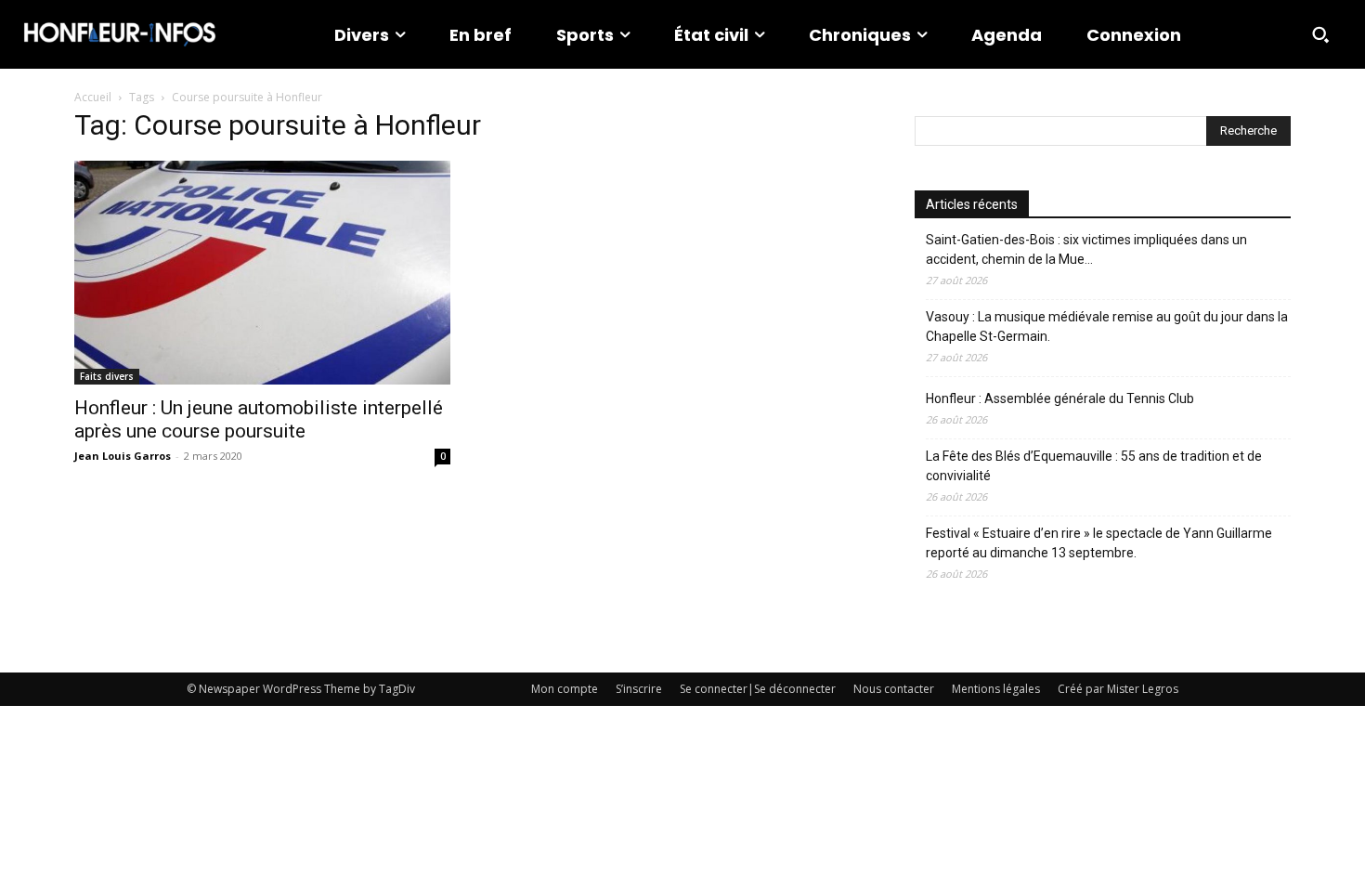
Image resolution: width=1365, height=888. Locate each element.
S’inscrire (639, 689)
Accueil (92, 97)
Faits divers (107, 376)
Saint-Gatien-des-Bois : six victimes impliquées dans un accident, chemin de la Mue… (1086, 249)
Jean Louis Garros (122, 456)
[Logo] (119, 34)
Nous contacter (893, 689)
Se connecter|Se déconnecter (758, 689)
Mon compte (564, 689)
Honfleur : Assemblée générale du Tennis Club (1060, 398)
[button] (1320, 34)
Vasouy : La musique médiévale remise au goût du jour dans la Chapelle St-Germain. (1107, 326)
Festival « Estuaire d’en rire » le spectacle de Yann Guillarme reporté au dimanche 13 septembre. (1099, 543)
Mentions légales (996, 689)
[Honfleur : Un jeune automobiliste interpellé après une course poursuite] (262, 273)
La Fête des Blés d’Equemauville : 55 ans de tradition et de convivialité (1094, 466)
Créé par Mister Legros (1118, 689)
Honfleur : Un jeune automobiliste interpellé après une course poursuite (258, 419)
